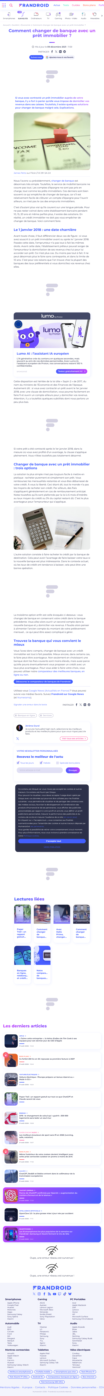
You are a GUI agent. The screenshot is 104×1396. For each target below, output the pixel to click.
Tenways (76, 1365)
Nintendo (44, 1312)
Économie (25, 25)
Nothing (76, 1336)
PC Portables (77, 1299)
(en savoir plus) (70, 817)
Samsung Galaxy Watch (18, 1365)
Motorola (11, 1310)
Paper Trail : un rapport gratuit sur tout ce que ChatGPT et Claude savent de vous (22, 933)
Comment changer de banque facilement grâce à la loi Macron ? (81, 933)
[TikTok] (65, 1294)
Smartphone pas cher (66, 1372)
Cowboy (76, 1353)
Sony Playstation (47, 1316)
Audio (73, 1323)
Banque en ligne (26, 715)
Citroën (10, 1331)
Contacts (40, 1387)
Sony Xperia (12, 1316)
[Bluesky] (70, 1294)
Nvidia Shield (45, 1314)
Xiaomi (10, 1319)
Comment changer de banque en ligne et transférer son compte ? (42, 933)
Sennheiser (77, 1341)
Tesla (9, 1343)
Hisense (43, 1327)
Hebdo (46, 763)
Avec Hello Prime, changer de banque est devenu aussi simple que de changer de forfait (61, 933)
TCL (41, 1341)
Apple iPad (44, 1353)
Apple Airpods (78, 1327)
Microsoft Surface (80, 1316)
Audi (9, 1327)
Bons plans (89, 5)
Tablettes (43, 1349)
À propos (27, 1387)
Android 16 (38, 1377)
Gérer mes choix (52, 847)
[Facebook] (44, 1294)
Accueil (6, 25)
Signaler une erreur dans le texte (30, 704)
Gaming (42, 1299)
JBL (74, 1334)
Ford (9, 1334)
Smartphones (13, 1299)
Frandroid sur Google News (67, 694)
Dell (74, 1307)
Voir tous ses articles (72, 738)
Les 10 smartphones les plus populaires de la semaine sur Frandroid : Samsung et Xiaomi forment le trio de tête (45, 1232)
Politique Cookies (58, 1387)
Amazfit (10, 1353)
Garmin (10, 1360)
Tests (66, 5)
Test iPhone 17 (87, 1372)
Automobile (12, 1323)
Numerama (24, 697)
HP (73, 1314)
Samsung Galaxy (14, 1314)
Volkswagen (12, 1345)
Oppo (9, 1312)
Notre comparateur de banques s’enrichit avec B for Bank (42, 974)
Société (15, 25)
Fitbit (9, 1358)
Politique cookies (31, 836)
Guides (76, 5)
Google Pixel (13, 1305)
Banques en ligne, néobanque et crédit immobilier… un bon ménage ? (22, 974)
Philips (43, 1334)
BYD (9, 1329)
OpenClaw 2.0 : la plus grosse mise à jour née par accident (46, 1213)
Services (47, 715)
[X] (34, 1294)
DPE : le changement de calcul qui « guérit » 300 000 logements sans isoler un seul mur (43, 1117)
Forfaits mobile (43, 1372)
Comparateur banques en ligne (62, 1377)
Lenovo (75, 1310)
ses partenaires (37, 826)
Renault (10, 1341)
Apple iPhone (13, 1303)
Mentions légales (9, 1387)
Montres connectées (17, 1349)
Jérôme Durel (32, 726)
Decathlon (77, 1356)
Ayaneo (43, 1305)
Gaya (74, 1358)
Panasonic (44, 1331)
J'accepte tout (53, 841)
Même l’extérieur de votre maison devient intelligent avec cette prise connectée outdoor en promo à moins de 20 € (46, 1155)
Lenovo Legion (46, 1307)
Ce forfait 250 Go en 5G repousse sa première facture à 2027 (47, 1059)
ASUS (42, 1303)
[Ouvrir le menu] (4, 5)
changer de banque (62, 180)
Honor (75, 1312)
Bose (74, 1329)
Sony (42, 1338)
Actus (57, 5)
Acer (74, 1303)
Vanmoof (76, 1367)
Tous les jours (27, 763)
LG (41, 1329)
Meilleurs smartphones (20, 1372)
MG (8, 1336)
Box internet (88, 1377)
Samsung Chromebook (82, 1319)
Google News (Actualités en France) (49, 690)
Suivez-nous (36, 57)
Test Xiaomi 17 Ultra (19, 1377)
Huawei (10, 1307)
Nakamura (76, 1362)
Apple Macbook (79, 1305)
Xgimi (42, 1343)
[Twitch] (60, 1294)
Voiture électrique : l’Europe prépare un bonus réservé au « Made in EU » (46, 1078)
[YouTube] (55, 1294)
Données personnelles (83, 1387)
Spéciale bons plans (69, 763)
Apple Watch (13, 1356)
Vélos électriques (80, 1349)
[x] (17, 738)
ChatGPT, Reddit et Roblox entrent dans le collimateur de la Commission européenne (47, 1175)
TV (39, 1323)
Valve (42, 1319)
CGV (101, 1387)
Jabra (74, 1331)
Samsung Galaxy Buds (82, 1338)
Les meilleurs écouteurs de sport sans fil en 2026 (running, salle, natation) (46, 1136)
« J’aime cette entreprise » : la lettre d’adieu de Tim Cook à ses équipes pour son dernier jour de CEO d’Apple (48, 1039)
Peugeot (11, 1338)
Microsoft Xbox (46, 1310)
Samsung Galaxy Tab (49, 1362)
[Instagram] (39, 1294)
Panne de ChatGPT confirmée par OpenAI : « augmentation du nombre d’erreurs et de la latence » (48, 1194)
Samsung (44, 1336)
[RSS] (49, 1294)
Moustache (77, 1360)
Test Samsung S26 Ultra (52, 1382)
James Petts (20, 173)
